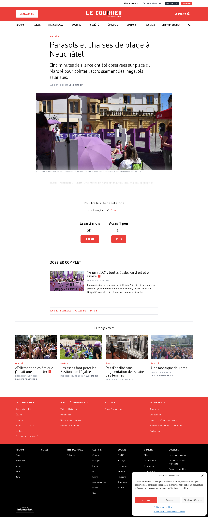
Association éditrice (24, 409)
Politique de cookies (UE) (27, 436)
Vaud (18, 471)
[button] (202, 475)
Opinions (148, 450)
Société (122, 450)
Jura (18, 477)
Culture (97, 450)
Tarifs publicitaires (68, 409)
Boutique (110, 403)
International (75, 450)
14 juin (93, 311)
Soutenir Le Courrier (25, 426)
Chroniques (148, 466)
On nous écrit (149, 471)
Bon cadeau (155, 415)
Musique (96, 461)
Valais (18, 466)
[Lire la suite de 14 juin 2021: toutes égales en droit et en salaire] (67, 282)
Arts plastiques (99, 482)
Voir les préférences (192, 500)
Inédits (95, 488)
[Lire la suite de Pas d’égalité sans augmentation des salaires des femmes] (127, 347)
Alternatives (123, 482)
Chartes (19, 420)
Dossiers (174, 450)
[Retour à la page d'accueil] (104, 14)
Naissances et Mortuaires (71, 420)
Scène (95, 477)
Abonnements (156, 409)
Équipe (19, 415)
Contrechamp (149, 461)
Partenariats (65, 415)
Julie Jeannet (81, 311)
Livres (95, 466)
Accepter (146, 500)
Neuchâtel (55, 36)
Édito (145, 455)
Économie (122, 466)
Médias (121, 488)
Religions (122, 477)
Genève (64, 364)
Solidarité (71, 455)
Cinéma (95, 455)
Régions (54, 311)
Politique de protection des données (169, 511)
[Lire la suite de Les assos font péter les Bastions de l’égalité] (81, 347)
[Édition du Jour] (171, 23)
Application (155, 431)
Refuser (169, 500)
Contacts (19, 431)
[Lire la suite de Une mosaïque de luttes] (172, 347)
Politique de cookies (163, 507)
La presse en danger (178, 455)
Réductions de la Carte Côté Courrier (166, 426)
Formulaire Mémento (69, 426)
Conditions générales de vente (163, 420)
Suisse (44, 450)
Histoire (121, 471)
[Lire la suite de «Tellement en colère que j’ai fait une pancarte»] (36, 347)
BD (93, 471)
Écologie (122, 461)
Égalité (19, 364)
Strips (94, 493)
